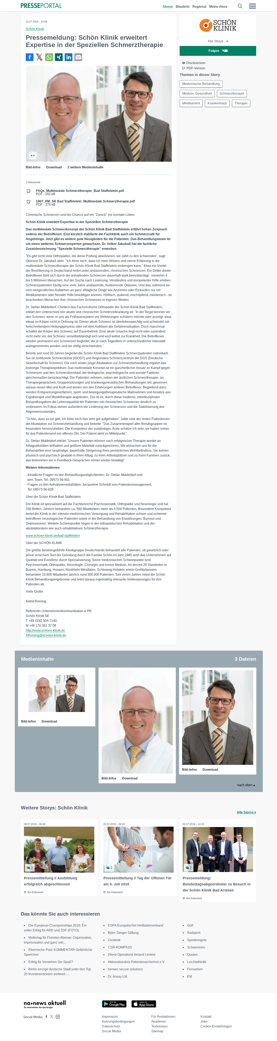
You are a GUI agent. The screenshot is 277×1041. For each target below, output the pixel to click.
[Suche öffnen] (240, 6)
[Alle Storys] (218, 32)
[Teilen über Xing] (59, 57)
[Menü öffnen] (252, 6)
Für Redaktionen (163, 1016)
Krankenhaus (217, 103)
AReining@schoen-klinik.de (46, 635)
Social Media (111, 1031)
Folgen (213, 50)
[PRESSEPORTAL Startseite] (41, 6)
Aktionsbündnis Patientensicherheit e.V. (136, 962)
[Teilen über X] (39, 57)
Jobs (204, 1021)
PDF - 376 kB (85, 203)
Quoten (192, 954)
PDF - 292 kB (80, 192)
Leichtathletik (196, 962)
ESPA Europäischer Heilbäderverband (135, 925)
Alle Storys (216, 41)
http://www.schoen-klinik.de (45, 630)
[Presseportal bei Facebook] (45, 1017)
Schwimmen (196, 947)
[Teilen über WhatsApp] (49, 57)
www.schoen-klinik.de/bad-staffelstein (53, 535)
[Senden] (78, 57)
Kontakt (206, 1016)
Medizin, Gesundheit (197, 93)
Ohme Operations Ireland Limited (131, 954)
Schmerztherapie (232, 93)
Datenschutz (111, 1026)
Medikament (191, 103)
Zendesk (114, 940)
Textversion (159, 1026)
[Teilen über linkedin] (68, 57)
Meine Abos (218, 6)
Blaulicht (182, 6)
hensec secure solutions (125, 969)
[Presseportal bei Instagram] (56, 1016)
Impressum (110, 1016)
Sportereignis (196, 940)
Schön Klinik (35, 29)
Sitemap (157, 1031)
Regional (199, 6)
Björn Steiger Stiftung (123, 932)
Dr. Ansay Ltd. (118, 976)
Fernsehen (195, 969)
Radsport (193, 932)
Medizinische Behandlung (201, 84)
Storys (168, 6)
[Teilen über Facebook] (29, 57)
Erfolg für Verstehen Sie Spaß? (50, 962)
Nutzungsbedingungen (118, 1021)
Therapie (241, 103)
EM (189, 976)
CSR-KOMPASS (120, 947)
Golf (190, 925)
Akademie (158, 1021)
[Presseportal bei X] (50, 1017)
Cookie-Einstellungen (216, 1026)
